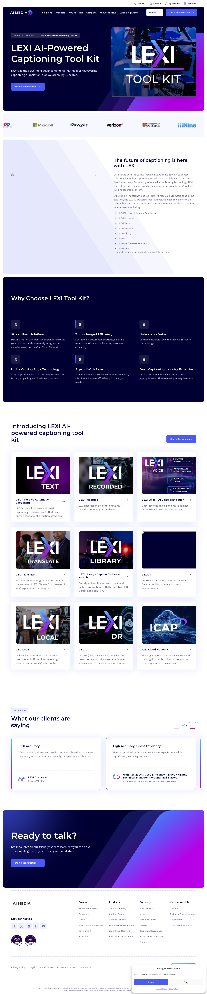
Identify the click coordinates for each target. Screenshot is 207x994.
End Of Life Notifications (121, 936)
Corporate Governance (151, 931)
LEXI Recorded (126, 218)
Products (29, 35)
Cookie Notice (161, 989)
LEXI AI (122, 238)
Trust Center (85, 967)
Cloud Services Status (181, 925)
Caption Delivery (117, 908)
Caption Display (117, 914)
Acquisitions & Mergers (152, 936)
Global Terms (46, 967)
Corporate (84, 914)
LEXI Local (124, 248)
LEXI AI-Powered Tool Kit (121, 925)
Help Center (176, 919)
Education (84, 936)
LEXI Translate (126, 228)
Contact (143, 942)
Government (85, 931)
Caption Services (117, 919)
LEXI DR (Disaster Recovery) (133, 243)
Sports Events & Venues (91, 925)
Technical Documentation (183, 914)
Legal (32, 967)
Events (82, 919)
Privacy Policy (174, 989)
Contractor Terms (66, 967)
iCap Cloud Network (119, 931)
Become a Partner (148, 919)
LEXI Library (125, 233)
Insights (174, 908)
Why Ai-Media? (147, 908)
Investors (144, 914)
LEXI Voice (124, 223)
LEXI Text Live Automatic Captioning (137, 213)
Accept (151, 982)
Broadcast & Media (89, 908)
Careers (143, 925)
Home (17, 35)
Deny (186, 982)
